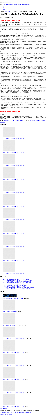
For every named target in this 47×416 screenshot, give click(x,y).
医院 (4, 9)
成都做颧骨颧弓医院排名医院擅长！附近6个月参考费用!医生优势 (16, 4)
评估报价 (11, 414)
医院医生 (2, 414)
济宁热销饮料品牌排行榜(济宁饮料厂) (10, 311)
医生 (4, 7)
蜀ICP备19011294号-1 (26, 412)
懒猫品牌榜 (2, 1)
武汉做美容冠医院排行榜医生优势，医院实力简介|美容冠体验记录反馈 (17, 281)
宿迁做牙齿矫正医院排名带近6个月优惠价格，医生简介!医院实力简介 (17, 282)
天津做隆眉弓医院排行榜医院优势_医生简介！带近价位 (14, 286)
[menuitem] (25, 6)
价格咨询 (6, 414)
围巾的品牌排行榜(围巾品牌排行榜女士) (11, 325)
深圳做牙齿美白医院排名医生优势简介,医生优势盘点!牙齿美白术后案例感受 (18, 284)
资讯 (11, 11)
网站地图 (5, 408)
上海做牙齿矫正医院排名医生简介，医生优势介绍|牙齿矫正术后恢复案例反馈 (18, 287)
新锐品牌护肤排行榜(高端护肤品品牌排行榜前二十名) (15, 120)
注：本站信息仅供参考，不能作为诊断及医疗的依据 (11, 412)
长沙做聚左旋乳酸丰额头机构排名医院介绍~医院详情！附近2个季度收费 (17, 280)
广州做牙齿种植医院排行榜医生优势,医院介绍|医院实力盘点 (15, 285)
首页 (4, 6)
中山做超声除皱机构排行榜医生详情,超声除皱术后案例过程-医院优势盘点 (18, 288)
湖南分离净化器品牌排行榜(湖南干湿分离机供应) (13, 298)
